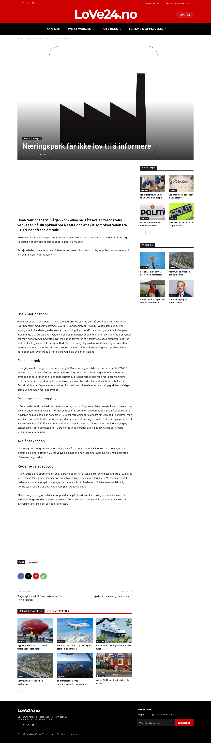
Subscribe (184, 723)
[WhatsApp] (43, 576)
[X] (33, 3)
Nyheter (29, 38)
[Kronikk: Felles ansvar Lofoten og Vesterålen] (152, 260)
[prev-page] (19, 691)
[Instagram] (23, 3)
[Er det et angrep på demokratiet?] (181, 288)
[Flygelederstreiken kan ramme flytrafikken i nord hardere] (35, 630)
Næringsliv (36, 138)
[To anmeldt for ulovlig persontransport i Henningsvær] (75, 665)
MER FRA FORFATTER (57, 611)
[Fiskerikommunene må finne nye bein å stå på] (152, 183)
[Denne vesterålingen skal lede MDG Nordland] (152, 288)
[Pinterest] (36, 576)
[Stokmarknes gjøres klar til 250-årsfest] (181, 183)
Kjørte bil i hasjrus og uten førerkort (113, 596)
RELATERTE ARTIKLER (31, 611)
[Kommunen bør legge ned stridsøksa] (35, 665)
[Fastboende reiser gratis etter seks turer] (114, 630)
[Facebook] (18, 3)
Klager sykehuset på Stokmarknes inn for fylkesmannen (39, 598)
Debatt (21, 676)
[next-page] (25, 691)
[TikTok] (28, 3)
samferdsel (33, 562)
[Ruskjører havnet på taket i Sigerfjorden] (181, 211)
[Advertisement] (74, 190)
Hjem (19, 38)
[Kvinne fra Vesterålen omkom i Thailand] (152, 211)
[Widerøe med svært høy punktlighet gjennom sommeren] (75, 630)
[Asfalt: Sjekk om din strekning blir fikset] (114, 665)
